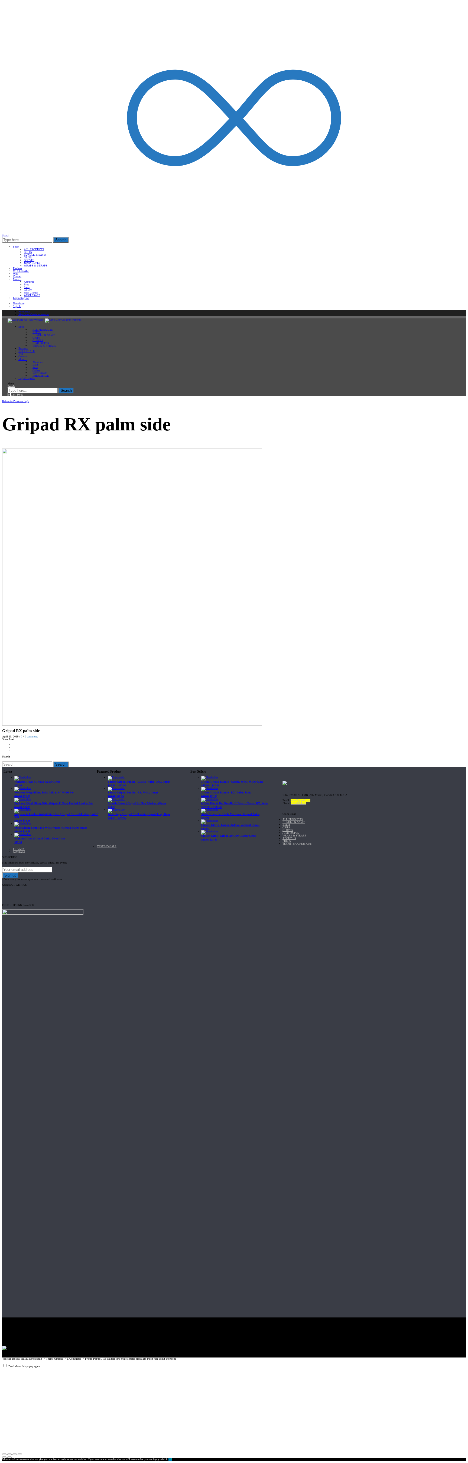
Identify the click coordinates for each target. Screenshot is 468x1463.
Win (15, 273)
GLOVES (29, 260)
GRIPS (28, 257)
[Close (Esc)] (4, 1454)
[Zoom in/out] (20, 1454)
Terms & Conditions (297, 843)
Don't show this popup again (24, 1366)
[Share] (9, 1454)
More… (17, 279)
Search (60, 240)
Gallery (28, 289)
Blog (26, 284)
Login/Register (21, 297)
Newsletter (18, 303)
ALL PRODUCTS (34, 249)
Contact (17, 276)
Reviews (17, 268)
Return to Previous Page (15, 401)
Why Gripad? (31, 292)
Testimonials (106, 846)
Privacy (19, 849)
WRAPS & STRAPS (35, 265)
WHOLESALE (21, 270)
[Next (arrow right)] (9, 1457)
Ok (170, 1459)
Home (6, 398)
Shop (16, 246)
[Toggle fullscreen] (14, 1454)
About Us (289, 838)
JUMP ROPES (32, 262)
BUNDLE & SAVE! (35, 254)
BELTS (28, 252)
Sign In (17, 306)
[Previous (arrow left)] (4, 1457)
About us (29, 281)
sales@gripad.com (300, 800)
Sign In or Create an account (33, 314)
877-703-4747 (298, 803)
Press (27, 287)
